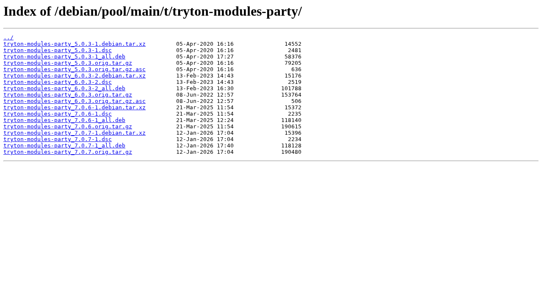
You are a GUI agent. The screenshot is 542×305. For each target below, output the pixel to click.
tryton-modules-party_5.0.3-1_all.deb (64, 56)
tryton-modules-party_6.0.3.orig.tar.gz (67, 95)
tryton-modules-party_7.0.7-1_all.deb (64, 145)
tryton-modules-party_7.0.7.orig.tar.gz (67, 152)
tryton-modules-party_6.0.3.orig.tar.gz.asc (74, 101)
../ (8, 37)
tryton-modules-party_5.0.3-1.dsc (57, 50)
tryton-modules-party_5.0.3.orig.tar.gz (67, 63)
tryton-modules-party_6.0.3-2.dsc (57, 82)
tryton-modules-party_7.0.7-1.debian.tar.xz (74, 133)
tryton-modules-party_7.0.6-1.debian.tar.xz (74, 107)
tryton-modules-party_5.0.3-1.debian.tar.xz (74, 44)
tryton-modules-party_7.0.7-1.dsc (57, 139)
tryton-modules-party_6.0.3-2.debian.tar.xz (74, 75)
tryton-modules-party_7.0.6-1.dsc (57, 114)
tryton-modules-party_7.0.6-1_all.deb (64, 120)
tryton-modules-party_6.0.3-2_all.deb (64, 88)
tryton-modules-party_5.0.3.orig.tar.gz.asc (74, 69)
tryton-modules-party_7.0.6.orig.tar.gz (67, 126)
